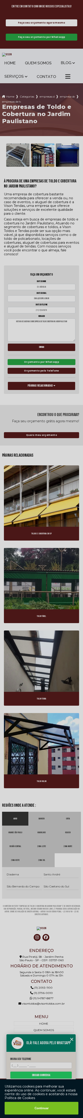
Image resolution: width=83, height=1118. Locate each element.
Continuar (42, 1108)
